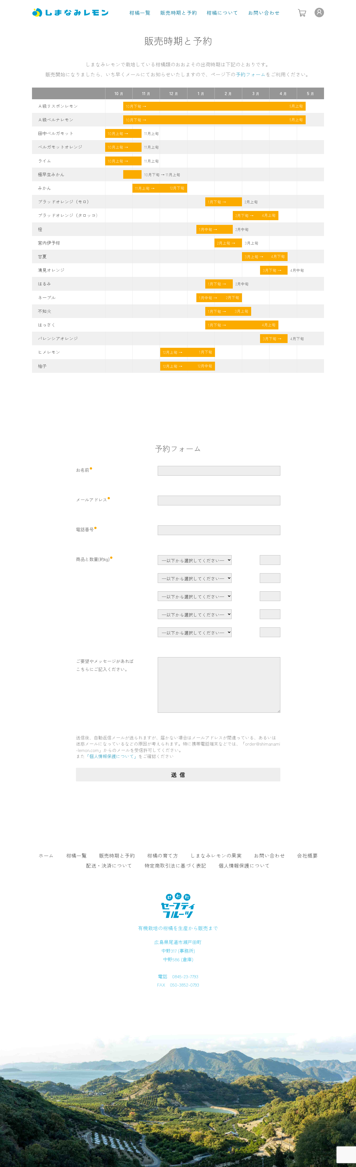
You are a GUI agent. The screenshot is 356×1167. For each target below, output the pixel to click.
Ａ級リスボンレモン (58, 106)
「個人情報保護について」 (111, 756)
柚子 (42, 365)
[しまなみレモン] (70, 11)
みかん (44, 188)
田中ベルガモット (55, 133)
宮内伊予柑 (49, 242)
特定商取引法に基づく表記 (175, 865)
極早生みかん (51, 174)
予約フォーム (251, 74)
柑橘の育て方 (162, 855)
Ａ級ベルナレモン (55, 119)
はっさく (47, 324)
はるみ (44, 283)
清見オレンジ (51, 270)
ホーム (46, 855)
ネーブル (47, 297)
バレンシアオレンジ (58, 338)
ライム (44, 160)
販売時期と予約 (178, 12)
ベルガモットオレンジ (60, 146)
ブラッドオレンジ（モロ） (64, 201)
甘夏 (42, 256)
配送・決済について (109, 865)
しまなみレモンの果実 (216, 855)
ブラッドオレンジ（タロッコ (67, 215)
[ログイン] (319, 12)
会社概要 (307, 855)
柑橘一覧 (139, 12)
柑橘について (222, 12)
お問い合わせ (264, 12)
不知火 (44, 311)
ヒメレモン (49, 352)
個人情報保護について (244, 865)
